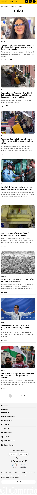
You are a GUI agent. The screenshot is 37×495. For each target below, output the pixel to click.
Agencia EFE (4, 154)
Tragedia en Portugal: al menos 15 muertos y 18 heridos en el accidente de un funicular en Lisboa (17, 141)
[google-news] (26, 461)
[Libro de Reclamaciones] (23, 465)
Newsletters (5, 412)
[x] (14, 461)
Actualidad (4, 276)
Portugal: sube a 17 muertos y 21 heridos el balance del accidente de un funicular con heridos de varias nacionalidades (16, 95)
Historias (3, 41)
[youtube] (20, 461)
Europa (3, 90)
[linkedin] (23, 461)
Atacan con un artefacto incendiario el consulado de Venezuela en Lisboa (15, 234)
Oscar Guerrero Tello (7, 60)
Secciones (4, 406)
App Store (13, 454)
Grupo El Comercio (7, 420)
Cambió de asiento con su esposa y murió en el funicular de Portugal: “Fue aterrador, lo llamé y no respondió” (17, 47)
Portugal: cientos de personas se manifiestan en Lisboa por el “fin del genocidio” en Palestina (17, 375)
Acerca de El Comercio (8, 416)
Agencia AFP (4, 106)
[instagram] (17, 461)
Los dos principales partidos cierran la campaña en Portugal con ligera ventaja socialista (15, 327)
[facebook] (11, 461)
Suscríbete (4, 409)
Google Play (23, 454)
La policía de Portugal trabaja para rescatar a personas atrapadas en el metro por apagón (17, 188)
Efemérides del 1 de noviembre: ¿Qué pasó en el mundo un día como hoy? (17, 280)
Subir (17, 482)
